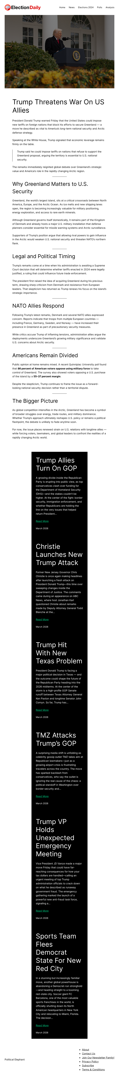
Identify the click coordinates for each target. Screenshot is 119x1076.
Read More (42, 521)
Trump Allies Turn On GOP (56, 464)
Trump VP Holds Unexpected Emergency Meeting (55, 838)
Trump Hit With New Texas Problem (59, 653)
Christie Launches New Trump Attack (59, 554)
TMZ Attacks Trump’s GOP (56, 739)
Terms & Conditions (93, 1069)
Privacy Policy (90, 1061)
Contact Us (88, 1053)
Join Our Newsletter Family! (98, 1057)
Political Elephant (15, 1059)
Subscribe (88, 1065)
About (85, 1049)
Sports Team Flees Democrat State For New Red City (58, 952)
